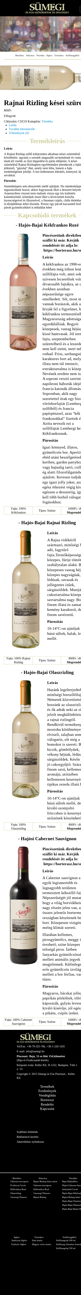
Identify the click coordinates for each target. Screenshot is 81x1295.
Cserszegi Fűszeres (41, 1193)
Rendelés (47, 1104)
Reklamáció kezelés (27, 1136)
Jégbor (49, 55)
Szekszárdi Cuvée (70, 1189)
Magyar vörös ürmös (41, 1244)
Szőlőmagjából (72, 55)
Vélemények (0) (19, 133)
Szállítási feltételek (27, 1131)
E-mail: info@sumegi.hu (30, 1051)
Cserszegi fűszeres (18, 1197)
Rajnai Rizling (39, 1197)
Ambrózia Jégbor (19, 1240)
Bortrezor (47, 1100)
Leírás (13, 125)
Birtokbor (19, 55)
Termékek (47, 1086)
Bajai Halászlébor (70, 1181)
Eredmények (47, 1091)
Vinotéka (40, 55)
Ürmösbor (59, 55)
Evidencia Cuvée (18, 1185)
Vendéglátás (47, 1095)
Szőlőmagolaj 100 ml (65, 1240)
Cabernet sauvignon (19, 1181)
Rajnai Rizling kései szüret (45, 1181)
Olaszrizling (15, 1193)
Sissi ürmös (37, 1240)
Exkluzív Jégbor (18, 1244)
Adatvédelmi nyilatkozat (30, 1141)
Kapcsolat (47, 1109)
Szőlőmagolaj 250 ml (65, 1248)
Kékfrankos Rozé (18, 1189)
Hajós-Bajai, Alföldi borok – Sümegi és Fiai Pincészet (47, 7)
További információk (22, 129)
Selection (30, 55)
